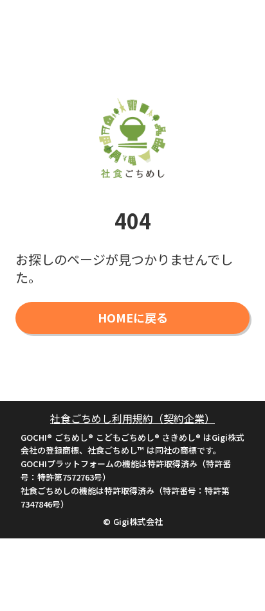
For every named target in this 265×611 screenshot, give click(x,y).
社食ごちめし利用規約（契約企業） (132, 418)
